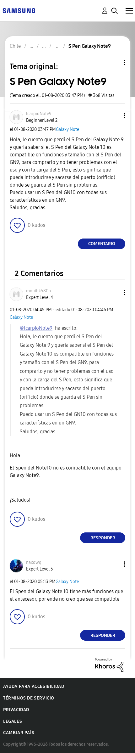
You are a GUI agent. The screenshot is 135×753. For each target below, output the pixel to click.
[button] (114, 115)
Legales (12, 721)
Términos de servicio (28, 698)
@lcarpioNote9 (36, 328)
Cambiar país (18, 732)
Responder (102, 538)
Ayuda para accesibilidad (33, 686)
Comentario (101, 243)
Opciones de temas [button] (114, 62)
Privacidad (16, 709)
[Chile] (19, 10)
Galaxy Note (67, 129)
